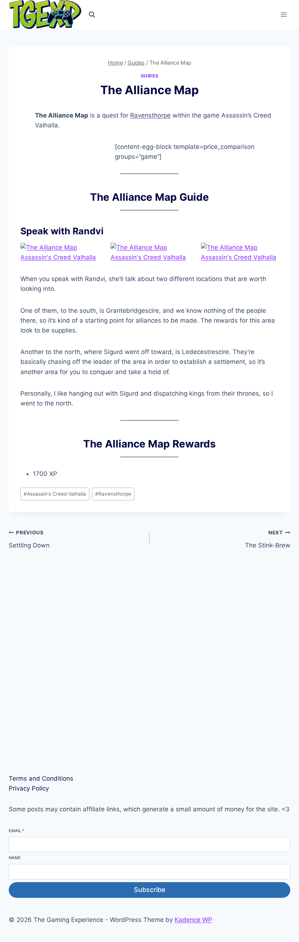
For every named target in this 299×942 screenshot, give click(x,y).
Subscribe (150, 889)
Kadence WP (193, 919)
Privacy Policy (29, 788)
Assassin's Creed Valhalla (55, 494)
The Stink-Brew (267, 539)
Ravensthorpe (150, 115)
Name (15, 857)
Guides (150, 75)
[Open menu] (283, 14)
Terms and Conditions (41, 778)
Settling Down (29, 539)
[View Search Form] (91, 14)
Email (16, 830)
